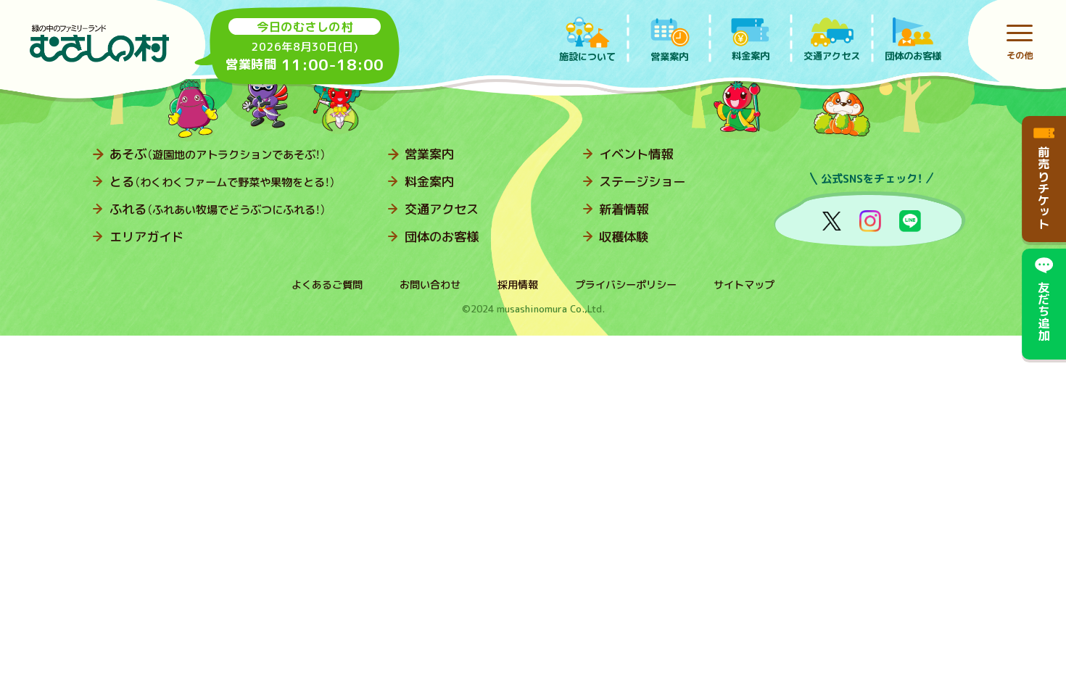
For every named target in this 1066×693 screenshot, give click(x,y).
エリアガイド (146, 237)
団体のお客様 (442, 237)
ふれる (218, 209)
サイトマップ (744, 285)
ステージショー (642, 182)
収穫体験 (623, 237)
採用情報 (517, 285)
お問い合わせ (430, 285)
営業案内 (429, 154)
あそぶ (218, 154)
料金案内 (429, 182)
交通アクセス (442, 209)
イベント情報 (636, 154)
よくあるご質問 (327, 285)
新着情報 (623, 209)
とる (223, 182)
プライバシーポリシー (626, 285)
